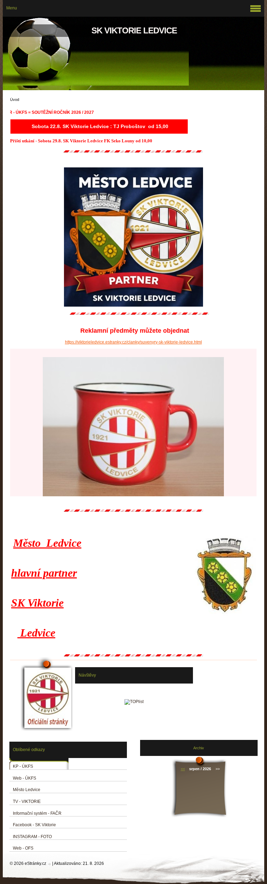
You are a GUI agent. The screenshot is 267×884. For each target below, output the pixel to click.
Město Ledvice (26, 789)
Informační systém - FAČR (37, 813)
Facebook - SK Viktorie (34, 824)
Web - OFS (23, 848)
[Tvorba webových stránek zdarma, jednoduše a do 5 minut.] (49, 864)
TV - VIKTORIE (27, 801)
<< (183, 769)
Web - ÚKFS (24, 778)
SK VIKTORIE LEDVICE (134, 30)
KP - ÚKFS (23, 766)
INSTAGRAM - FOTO (32, 836)
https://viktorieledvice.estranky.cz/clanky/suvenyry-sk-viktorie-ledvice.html (133, 342)
